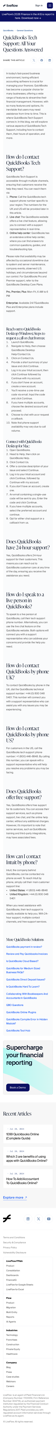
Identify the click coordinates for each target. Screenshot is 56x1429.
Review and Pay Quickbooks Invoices (27, 954)
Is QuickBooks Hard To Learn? (23, 986)
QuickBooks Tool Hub (18, 1030)
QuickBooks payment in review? (24, 946)
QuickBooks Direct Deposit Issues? (25, 979)
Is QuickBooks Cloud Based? (22, 961)
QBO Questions (14, 1005)
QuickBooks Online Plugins (21, 1012)
